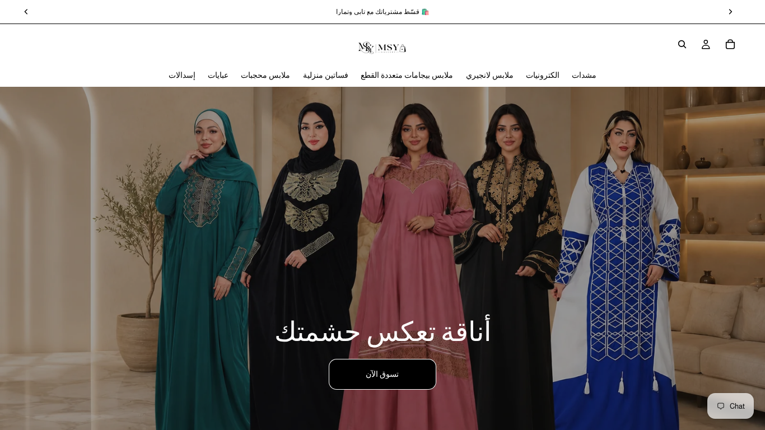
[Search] (682, 44)
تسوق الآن (382, 374)
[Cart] (730, 44)
